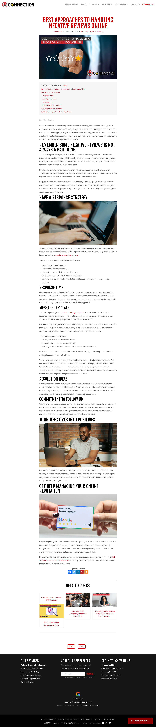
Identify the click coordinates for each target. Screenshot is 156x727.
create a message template (73, 312)
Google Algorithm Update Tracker (66, 719)
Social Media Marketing (30, 672)
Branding (85, 31)
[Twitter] (74, 572)
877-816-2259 (147, 4)
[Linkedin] (78, 572)
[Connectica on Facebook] (103, 723)
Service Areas (120, 4)
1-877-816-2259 (115, 675)
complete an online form (59, 560)
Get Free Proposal (140, 721)
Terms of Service (95, 705)
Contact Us (135, 4)
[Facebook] (70, 572)
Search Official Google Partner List (78, 702)
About (94, 4)
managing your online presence (66, 255)
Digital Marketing (96, 31)
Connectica (57, 31)
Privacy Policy (84, 705)
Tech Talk (106, 4)
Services (83, 4)
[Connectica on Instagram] (106, 723)
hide (64, 85)
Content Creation (27, 682)
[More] (86, 572)
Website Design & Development (33, 665)
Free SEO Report (71, 4)
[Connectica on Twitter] (110, 723)
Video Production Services (31, 675)
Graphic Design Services (30, 678)
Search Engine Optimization (32, 668)
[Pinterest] (82, 572)
